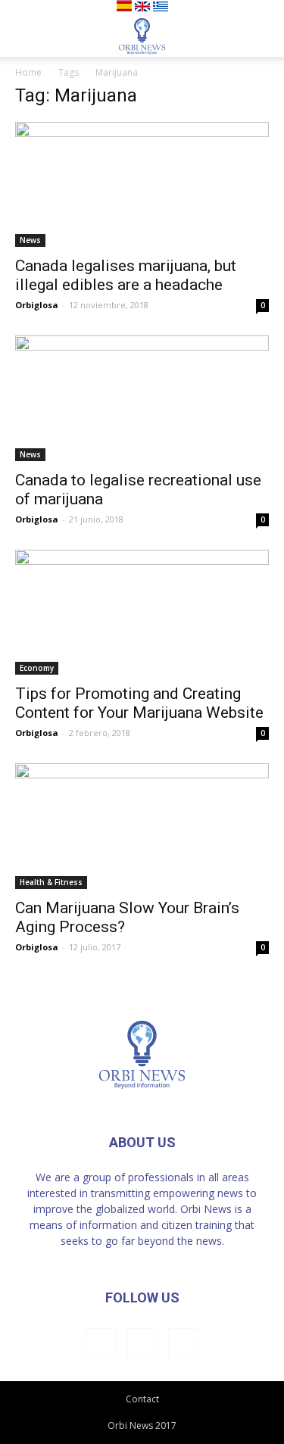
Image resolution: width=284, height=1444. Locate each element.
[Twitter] (183, 1343)
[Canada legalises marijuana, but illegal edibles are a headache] (142, 184)
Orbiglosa (36, 304)
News (30, 240)
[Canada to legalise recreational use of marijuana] (142, 397)
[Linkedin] (142, 1343)
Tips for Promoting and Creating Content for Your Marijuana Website (139, 703)
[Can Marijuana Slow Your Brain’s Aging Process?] (142, 825)
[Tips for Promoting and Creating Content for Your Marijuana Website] (142, 612)
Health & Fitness (51, 882)
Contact (142, 1399)
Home (28, 72)
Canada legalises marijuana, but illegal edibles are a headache (125, 275)
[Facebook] (101, 1343)
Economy (37, 668)
